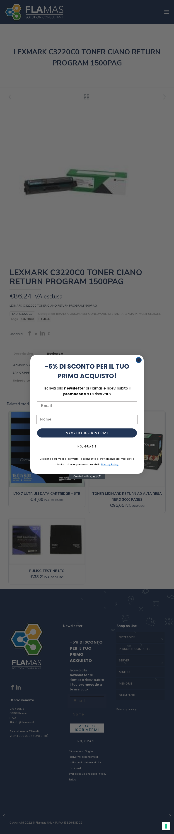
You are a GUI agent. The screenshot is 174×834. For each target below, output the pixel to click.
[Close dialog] (138, 360)
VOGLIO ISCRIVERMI (87, 432)
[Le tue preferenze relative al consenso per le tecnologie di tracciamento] (166, 826)
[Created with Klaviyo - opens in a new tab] (87, 476)
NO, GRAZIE (87, 446)
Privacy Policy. (110, 464)
